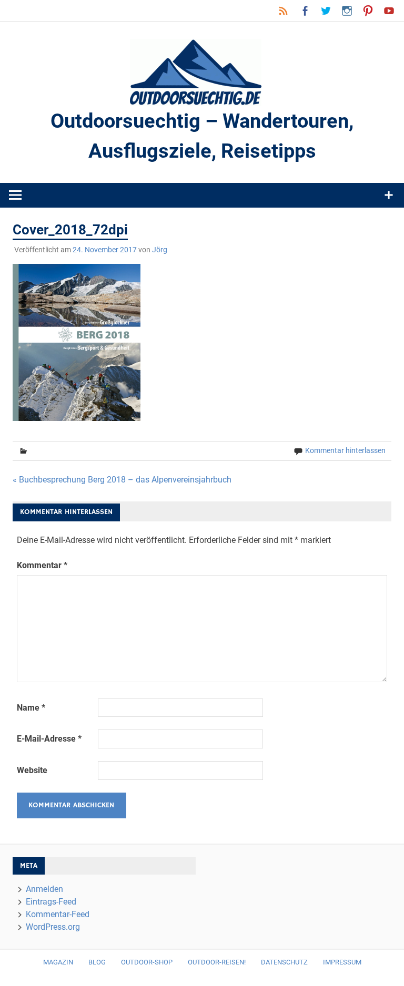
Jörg (159, 249)
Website (32, 770)
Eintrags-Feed (51, 902)
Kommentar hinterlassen (345, 450)
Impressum (342, 962)
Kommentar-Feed (57, 914)
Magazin (58, 962)
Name (31, 708)
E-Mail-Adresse (49, 739)
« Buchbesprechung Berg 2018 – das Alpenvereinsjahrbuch (122, 480)
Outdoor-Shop (147, 962)
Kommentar (42, 565)
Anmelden (44, 889)
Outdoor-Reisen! (217, 962)
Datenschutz (284, 962)
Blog (97, 962)
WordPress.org (53, 927)
